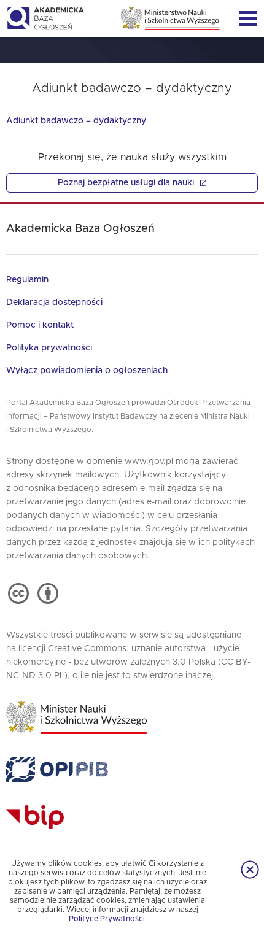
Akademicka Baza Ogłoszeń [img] (45, 18)
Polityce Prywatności (107, 918)
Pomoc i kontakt (40, 325)
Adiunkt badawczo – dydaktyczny (76, 121)
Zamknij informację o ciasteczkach (249, 869)
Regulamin (27, 280)
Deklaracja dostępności (54, 302)
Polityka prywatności (49, 348)
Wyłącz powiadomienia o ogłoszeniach (87, 370)
